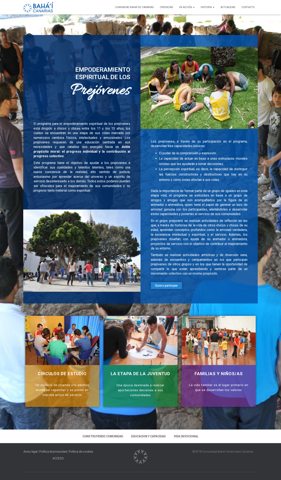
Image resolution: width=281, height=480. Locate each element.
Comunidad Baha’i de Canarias (134, 7)
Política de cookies (81, 451)
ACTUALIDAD (228, 7)
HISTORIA (206, 7)
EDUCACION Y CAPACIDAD (148, 436)
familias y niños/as (219, 373)
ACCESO (58, 458)
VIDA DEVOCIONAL (186, 436)
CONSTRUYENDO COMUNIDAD (102, 436)
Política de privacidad (53, 451)
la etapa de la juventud (140, 373)
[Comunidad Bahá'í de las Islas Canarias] (38, 7)
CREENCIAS (166, 7)
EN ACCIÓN (186, 7)
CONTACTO (248, 7)
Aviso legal (30, 451)
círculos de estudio (62, 373)
